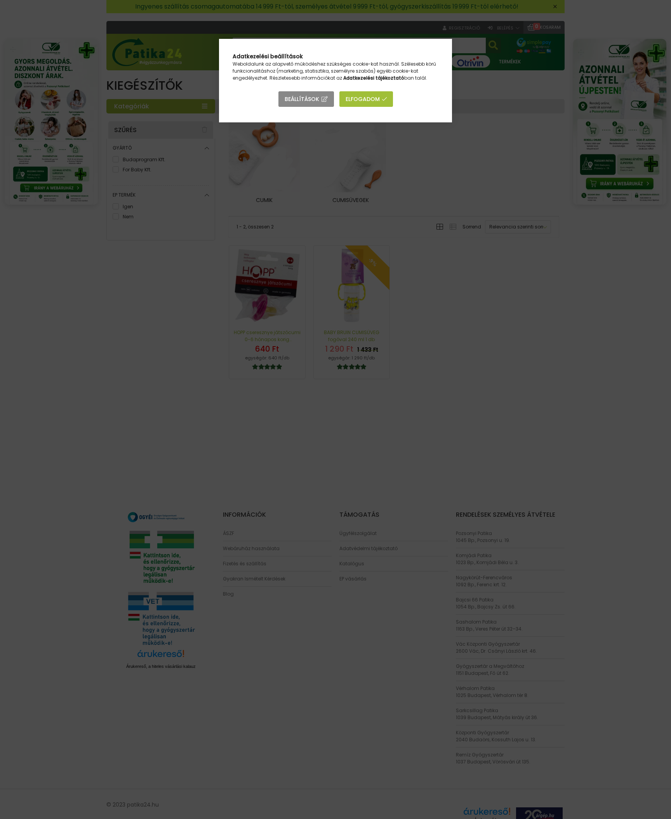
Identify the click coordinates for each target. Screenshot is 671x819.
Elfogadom (363, 99)
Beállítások (302, 99)
